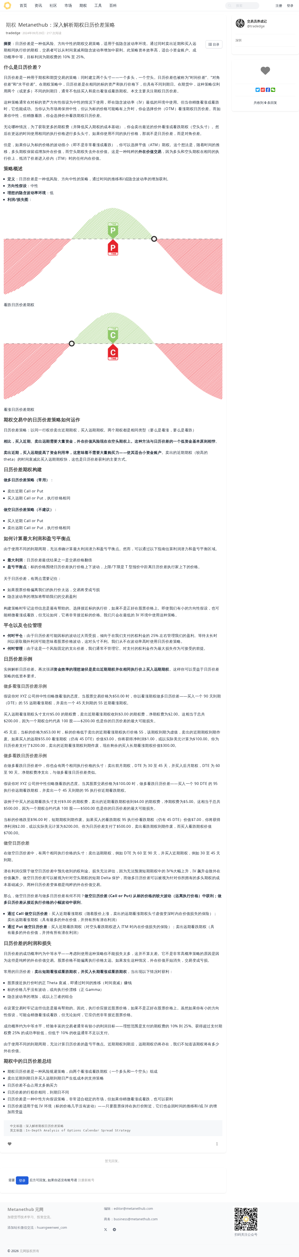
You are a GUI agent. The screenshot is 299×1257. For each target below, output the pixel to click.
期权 (83, 5)
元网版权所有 (29, 1251)
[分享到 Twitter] (258, 90)
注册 (279, 5)
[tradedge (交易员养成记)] (240, 23)
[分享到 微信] (273, 90)
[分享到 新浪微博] (263, 90)
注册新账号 (86, 1180)
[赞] (9, 1144)
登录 (290, 5)
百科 (113, 5)
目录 (215, 44)
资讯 (38, 5)
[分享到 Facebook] (268, 90)
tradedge (13, 33)
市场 (68, 5)
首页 (23, 5)
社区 (53, 5)
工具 (98, 5)
